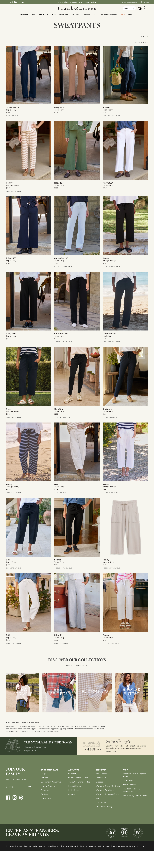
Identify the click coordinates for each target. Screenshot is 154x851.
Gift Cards (45, 790)
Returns (44, 778)
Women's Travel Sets (105, 790)
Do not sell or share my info (128, 846)
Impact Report (75, 786)
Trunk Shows (129, 781)
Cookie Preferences (91, 846)
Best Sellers (101, 778)
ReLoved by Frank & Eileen (135, 796)
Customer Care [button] (49, 770)
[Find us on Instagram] (15, 797)
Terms (42, 846)
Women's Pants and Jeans (107, 794)
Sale (97, 798)
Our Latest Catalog (104, 807)
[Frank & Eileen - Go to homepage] (77, 8)
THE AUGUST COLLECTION (77, 2)
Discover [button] (101, 770)
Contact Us (46, 798)
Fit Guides (45, 794)
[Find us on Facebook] (8, 797)
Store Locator (129, 785)
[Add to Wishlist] (48, 49)
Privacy (33, 846)
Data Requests (70, 846)
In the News (73, 790)
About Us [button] (73, 770)
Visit (11, 2)
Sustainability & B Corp (78, 778)
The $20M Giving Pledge (79, 782)
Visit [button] (126, 770)
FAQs (43, 774)
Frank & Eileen (15, 846)
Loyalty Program (48, 786)
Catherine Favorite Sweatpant (18, 731)
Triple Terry (94, 726)
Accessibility (54, 846)
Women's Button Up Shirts (108, 786)
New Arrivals (101, 774)
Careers (71, 794)
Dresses (99, 782)
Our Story (72, 774)
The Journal (101, 802)
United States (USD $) (129, 2)
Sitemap (107, 846)
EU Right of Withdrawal (51, 782)
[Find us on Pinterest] (21, 797)
